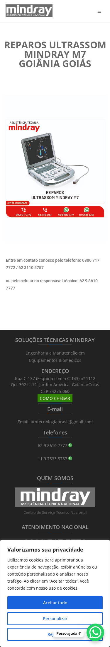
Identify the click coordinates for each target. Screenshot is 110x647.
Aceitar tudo (55, 602)
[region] (55, 593)
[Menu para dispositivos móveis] (101, 11)
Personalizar (55, 618)
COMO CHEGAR (55, 398)
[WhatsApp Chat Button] (95, 632)
